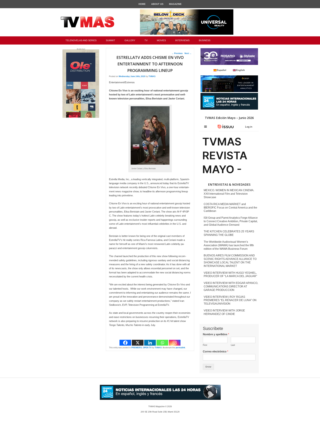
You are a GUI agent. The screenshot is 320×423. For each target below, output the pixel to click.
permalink (180, 347)
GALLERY (129, 40)
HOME (142, 4)
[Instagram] (174, 343)
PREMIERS (136, 347)
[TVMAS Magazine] (87, 22)
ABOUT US (157, 4)
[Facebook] (125, 343)
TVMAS (152, 76)
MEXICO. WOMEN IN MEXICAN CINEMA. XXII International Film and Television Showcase (229, 194)
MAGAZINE (175, 4)
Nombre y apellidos (216, 334)
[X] (138, 343)
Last (233, 345)
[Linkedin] (150, 343)
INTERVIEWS (182, 40)
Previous (177, 53)
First (205, 345)
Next (188, 53)
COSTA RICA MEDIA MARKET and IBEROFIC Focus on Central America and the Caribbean (230, 208)
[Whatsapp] (162, 343)
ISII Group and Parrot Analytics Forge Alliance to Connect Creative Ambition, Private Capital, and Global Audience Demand (231, 221)
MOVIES (161, 40)
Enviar (208, 367)
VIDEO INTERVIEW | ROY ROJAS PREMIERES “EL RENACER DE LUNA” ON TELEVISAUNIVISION (230, 300)
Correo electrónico (215, 351)
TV (146, 40)
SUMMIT (110, 40)
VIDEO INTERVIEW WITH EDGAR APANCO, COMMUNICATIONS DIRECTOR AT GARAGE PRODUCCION (231, 286)
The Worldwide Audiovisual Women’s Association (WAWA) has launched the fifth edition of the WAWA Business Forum (229, 245)
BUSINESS (204, 40)
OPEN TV (147, 347)
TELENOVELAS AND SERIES (81, 40)
